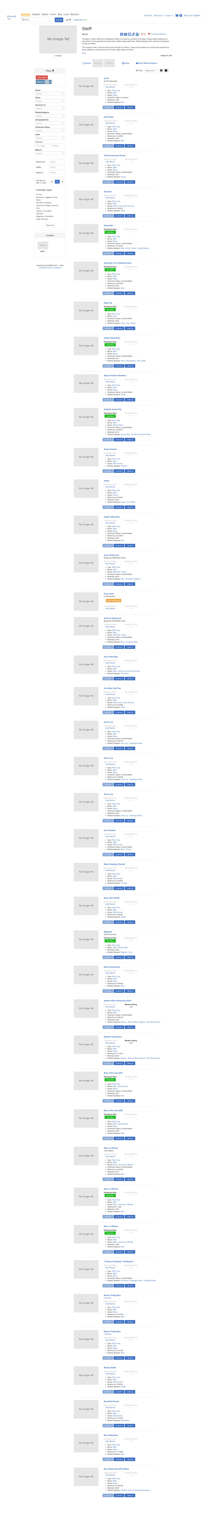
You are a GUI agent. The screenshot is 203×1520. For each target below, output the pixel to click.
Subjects (36, 14)
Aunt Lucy (108, 722)
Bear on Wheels (111, 1148)
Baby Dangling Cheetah (114, 864)
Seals (123, 210)
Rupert (133, 323)
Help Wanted (110, 87)
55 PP (106, 78)
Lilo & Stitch (131, 502)
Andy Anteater (110, 449)
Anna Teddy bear (111, 555)
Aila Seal (108, 191)
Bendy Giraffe (110, 1367)
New (58, 20)
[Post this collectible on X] (125, 34)
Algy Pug (108, 302)
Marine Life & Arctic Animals (123, 206)
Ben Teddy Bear (111, 1435)
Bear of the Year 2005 (113, 1110)
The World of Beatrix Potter (141, 434)
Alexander (108, 225)
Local (66, 14)
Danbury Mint (123, 947)
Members (74, 14)
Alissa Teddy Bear (112, 338)
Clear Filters (41, 77)
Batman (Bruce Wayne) (136, 1022)
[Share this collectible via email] (129, 34)
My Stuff (147, 15)
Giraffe (123, 917)
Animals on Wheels (126, 1164)
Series (37, 97)
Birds (128, 248)
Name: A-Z (150, 70)
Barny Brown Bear (112, 967)
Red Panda (125, 1420)
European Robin (132, 642)
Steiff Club (117, 572)
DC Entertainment (153, 1022)
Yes (52, 181)
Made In (38, 150)
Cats (130, 952)
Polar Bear (125, 673)
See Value (110, 232)
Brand (37, 90)
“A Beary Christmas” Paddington (118, 1261)
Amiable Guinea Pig (112, 409)
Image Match (80, 20)
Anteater (124, 466)
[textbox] (50, 93)
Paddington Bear (136, 743)
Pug (127, 323)
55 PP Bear (109, 117)
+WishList (130, 107)
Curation (168, 15)
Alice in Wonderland (128, 360)
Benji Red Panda (111, 1401)
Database (25, 14)
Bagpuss (108, 931)
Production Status (42, 127)
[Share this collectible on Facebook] (121, 34)
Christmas (124, 1280)
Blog (60, 14)
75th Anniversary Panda (114, 155)
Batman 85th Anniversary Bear (117, 1000)
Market (45, 14)
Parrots (133, 248)
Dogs (123, 323)
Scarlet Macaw (143, 248)
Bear (122, 102)
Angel (106, 480)
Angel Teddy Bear (112, 516)
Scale (37, 134)
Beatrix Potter (118, 425)
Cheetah (124, 883)
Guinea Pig (125, 434)
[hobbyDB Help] (180, 15)
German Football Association (139, 1490)
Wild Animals (118, 463)
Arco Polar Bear (111, 656)
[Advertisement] (101, 6)
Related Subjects (42, 112)
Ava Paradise (110, 830)
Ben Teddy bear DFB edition (116, 1468)
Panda (123, 177)
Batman (124, 1022)
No (62, 181)
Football (124, 1490)
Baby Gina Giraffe (111, 898)
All (57, 181)
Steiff (114, 93)
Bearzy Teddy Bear (112, 1295)
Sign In (187, 15)
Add (67, 20)
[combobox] (49, 93)
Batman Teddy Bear (112, 1036)
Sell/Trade (158, 15)
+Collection (119, 107)
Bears (115, 95)
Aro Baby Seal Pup (112, 688)
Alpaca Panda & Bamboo (115, 375)
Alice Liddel (141, 360)
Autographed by (42, 119)
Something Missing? (158, 34)
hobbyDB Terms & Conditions (50, 267)
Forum (53, 14)
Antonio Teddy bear (112, 618)
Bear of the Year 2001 (113, 1073)
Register (196, 15)
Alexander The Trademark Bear (118, 263)
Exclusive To (40, 105)
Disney (115, 495)
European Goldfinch (133, 579)
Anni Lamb (109, 593)
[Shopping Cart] (176, 15)
